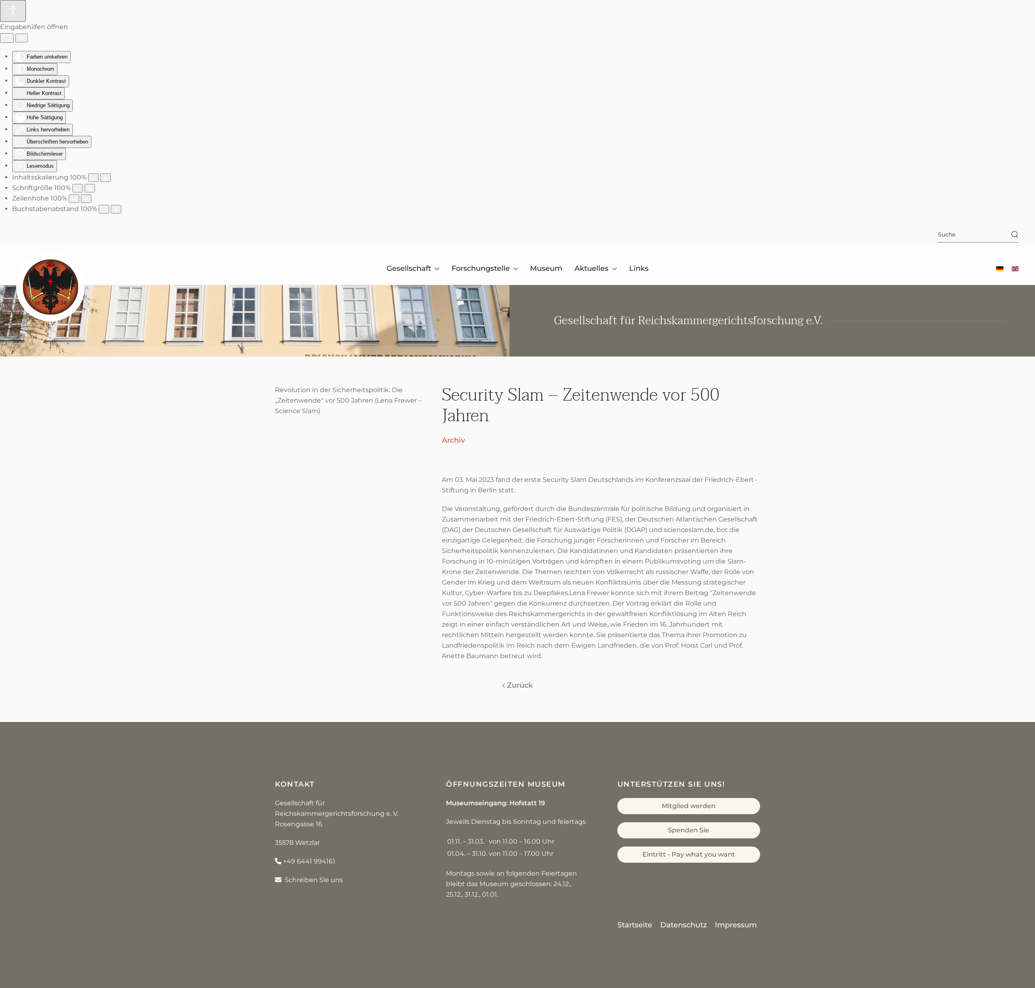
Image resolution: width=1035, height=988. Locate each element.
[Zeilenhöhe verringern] (74, 198)
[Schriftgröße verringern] (77, 188)
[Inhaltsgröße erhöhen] (105, 177)
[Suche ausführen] (1015, 234)
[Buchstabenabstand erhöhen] (116, 209)
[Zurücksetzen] (7, 38)
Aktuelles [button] (591, 268)
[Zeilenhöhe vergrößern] (86, 198)
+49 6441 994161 (309, 861)
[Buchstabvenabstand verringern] (104, 209)
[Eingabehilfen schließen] (21, 38)
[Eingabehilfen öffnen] (13, 11)
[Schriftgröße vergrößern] (89, 188)
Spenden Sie (688, 830)
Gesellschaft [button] (409, 268)
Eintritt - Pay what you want (688, 854)
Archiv (453, 440)
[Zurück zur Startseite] (50, 287)
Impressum (736, 924)
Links (638, 268)
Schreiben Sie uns (312, 880)
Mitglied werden (689, 806)
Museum (546, 268)
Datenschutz (683, 924)
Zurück (520, 685)
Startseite (634, 924)
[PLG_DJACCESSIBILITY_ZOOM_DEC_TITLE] (93, 177)
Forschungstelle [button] (481, 268)
